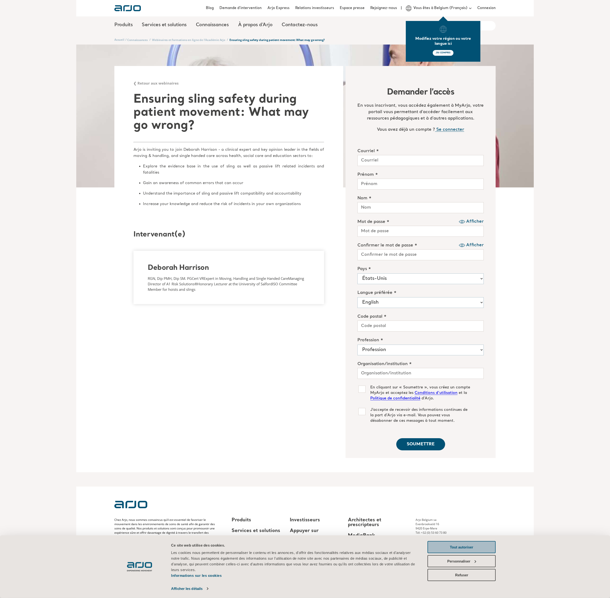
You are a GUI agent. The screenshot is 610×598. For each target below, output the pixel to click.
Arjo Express (278, 8)
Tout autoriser (461, 547)
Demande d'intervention (240, 8)
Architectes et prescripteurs (364, 522)
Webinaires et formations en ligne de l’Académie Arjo (188, 40)
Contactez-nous (299, 25)
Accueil (119, 40)
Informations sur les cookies (196, 575)
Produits (241, 520)
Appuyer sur (304, 530)
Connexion (486, 8)
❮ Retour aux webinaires (155, 83)
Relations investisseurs (314, 8)
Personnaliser (458, 561)
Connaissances (137, 40)
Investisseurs (305, 520)
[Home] (127, 8)
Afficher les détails (187, 589)
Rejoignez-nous (383, 8)
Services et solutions (256, 530)
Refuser (461, 575)
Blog (210, 8)
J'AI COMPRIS (443, 53)
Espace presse (352, 8)
